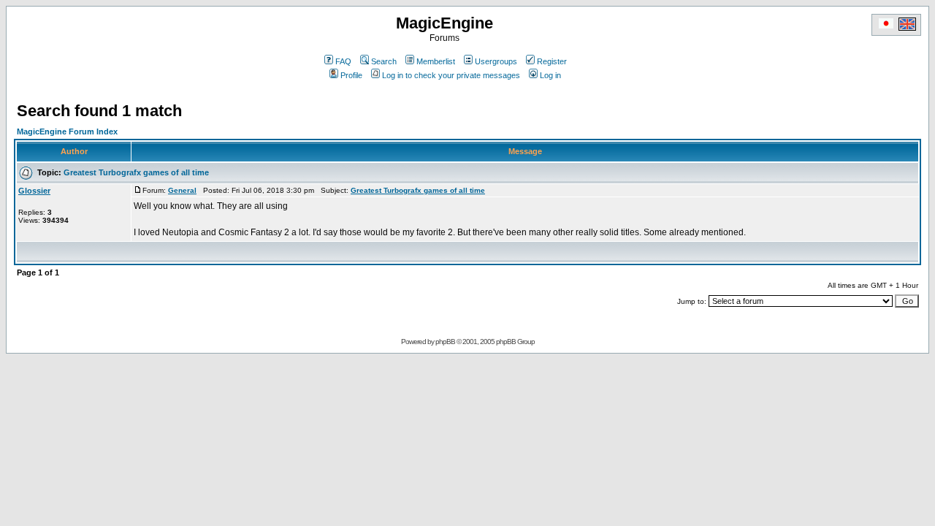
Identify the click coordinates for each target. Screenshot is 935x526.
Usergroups (496, 61)
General (182, 190)
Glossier (34, 190)
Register (552, 61)
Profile (351, 75)
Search (384, 61)
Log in (550, 75)
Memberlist (435, 61)
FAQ (343, 61)
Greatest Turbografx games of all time (136, 172)
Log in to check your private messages (451, 75)
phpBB (445, 342)
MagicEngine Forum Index (67, 131)
